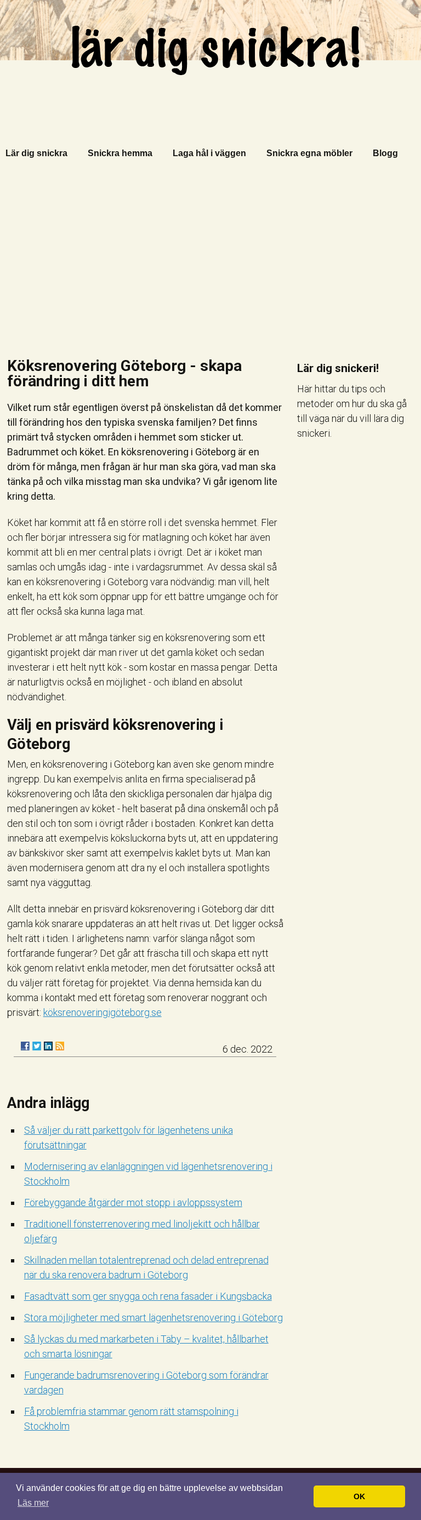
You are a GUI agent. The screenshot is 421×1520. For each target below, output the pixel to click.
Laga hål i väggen (209, 153)
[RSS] (59, 1046)
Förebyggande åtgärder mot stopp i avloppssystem (133, 1202)
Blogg (385, 153)
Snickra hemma (120, 153)
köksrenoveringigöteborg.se (102, 1012)
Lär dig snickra (36, 153)
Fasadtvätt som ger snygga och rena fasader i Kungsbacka (148, 1296)
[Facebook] (25, 1046)
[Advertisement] (210, 262)
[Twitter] (36, 1046)
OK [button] (359, 1496)
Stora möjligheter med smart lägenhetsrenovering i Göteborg (153, 1317)
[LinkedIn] (48, 1046)
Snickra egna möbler (309, 153)
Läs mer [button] (33, 1502)
